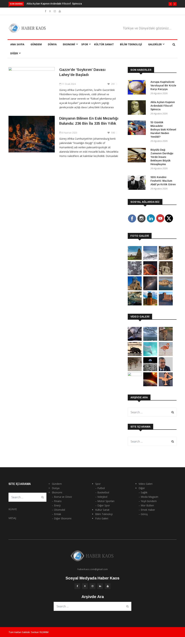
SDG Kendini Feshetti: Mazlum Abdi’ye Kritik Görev (163, 181)
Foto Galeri (101, 518)
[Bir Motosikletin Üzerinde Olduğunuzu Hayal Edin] (166, 340)
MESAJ (12, 518)
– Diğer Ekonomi (61, 518)
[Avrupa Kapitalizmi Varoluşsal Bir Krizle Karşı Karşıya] (138, 88)
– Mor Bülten (146, 505)
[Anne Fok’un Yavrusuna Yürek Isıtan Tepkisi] (135, 340)
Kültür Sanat (104, 44)
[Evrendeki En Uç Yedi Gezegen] (150, 274)
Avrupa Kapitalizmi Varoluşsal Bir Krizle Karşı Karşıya (163, 85)
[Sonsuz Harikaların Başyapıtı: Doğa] (150, 340)
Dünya (52, 44)
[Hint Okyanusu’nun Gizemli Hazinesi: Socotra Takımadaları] (150, 259)
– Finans (57, 501)
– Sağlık (143, 492)
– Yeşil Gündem (148, 501)
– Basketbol (102, 492)
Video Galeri (145, 483)
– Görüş (143, 514)
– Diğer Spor (102, 505)
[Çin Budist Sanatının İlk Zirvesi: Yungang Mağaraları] (166, 274)
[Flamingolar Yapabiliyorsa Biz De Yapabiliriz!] (166, 355)
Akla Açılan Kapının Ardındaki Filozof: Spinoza (54, 3)
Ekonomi (69, 44)
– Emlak (56, 514)
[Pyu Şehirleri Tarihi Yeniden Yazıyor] (135, 259)
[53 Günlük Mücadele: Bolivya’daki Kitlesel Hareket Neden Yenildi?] (138, 128)
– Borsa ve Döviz (62, 496)
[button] (170, 4)
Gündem (36, 44)
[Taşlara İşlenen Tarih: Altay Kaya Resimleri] (135, 274)
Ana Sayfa (17, 44)
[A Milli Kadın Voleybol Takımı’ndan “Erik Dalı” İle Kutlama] (135, 375)
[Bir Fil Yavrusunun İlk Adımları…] (135, 355)
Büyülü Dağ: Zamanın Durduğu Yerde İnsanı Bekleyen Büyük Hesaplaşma (161, 157)
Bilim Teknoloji (131, 44)
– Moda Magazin (148, 496)
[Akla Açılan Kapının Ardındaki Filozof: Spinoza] (138, 108)
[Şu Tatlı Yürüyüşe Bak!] (135, 370)
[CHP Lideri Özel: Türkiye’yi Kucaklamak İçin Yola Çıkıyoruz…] (166, 370)
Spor (84, 44)
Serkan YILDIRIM (39, 632)
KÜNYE (12, 509)
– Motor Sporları (104, 501)
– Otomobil (58, 509)
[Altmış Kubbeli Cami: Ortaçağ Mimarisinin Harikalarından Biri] (150, 304)
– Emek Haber (147, 509)
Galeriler (155, 44)
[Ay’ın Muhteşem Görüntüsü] (150, 370)
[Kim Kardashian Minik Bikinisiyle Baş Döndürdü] (166, 385)
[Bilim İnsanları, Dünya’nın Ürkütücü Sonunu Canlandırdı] (150, 385)
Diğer (14, 53)
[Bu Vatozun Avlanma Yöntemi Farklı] (150, 355)
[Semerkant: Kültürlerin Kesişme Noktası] (135, 289)
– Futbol (100, 488)
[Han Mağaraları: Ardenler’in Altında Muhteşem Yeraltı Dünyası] (135, 304)
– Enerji (56, 505)
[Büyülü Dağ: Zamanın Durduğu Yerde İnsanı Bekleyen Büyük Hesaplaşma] (138, 156)
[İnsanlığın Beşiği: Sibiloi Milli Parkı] (166, 289)
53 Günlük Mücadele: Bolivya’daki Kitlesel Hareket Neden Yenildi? (163, 129)
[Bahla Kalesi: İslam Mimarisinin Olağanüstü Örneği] (166, 304)
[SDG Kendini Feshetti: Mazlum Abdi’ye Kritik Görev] (138, 183)
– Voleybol (101, 496)
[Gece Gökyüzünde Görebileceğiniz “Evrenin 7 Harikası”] (150, 289)
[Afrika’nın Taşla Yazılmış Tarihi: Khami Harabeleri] (166, 259)
